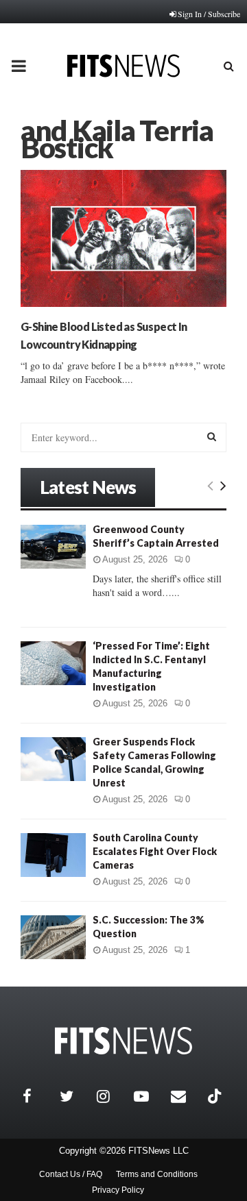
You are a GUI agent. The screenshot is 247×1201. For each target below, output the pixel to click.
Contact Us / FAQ (70, 1174)
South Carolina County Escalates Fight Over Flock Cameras (155, 851)
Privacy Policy (118, 1190)
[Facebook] (38, 1096)
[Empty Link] (210, 485)
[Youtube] (149, 1096)
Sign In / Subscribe (209, 13)
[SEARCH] (211, 436)
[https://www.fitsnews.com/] (123, 1041)
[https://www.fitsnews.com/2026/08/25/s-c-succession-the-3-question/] (53, 936)
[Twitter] (75, 1096)
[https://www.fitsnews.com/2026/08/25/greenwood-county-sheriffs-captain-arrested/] (53, 546)
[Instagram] (112, 1096)
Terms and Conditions (157, 1174)
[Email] (186, 1096)
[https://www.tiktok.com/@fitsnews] (216, 1096)
